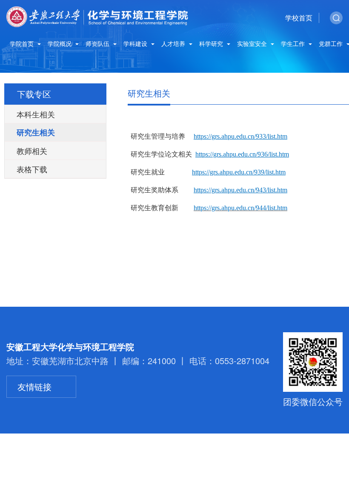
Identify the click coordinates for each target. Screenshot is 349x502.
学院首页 (22, 43)
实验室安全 (253, 43)
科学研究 (212, 43)
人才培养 (174, 43)
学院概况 (60, 43)
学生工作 (293, 43)
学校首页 (298, 18)
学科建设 (136, 43)
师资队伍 (98, 43)
